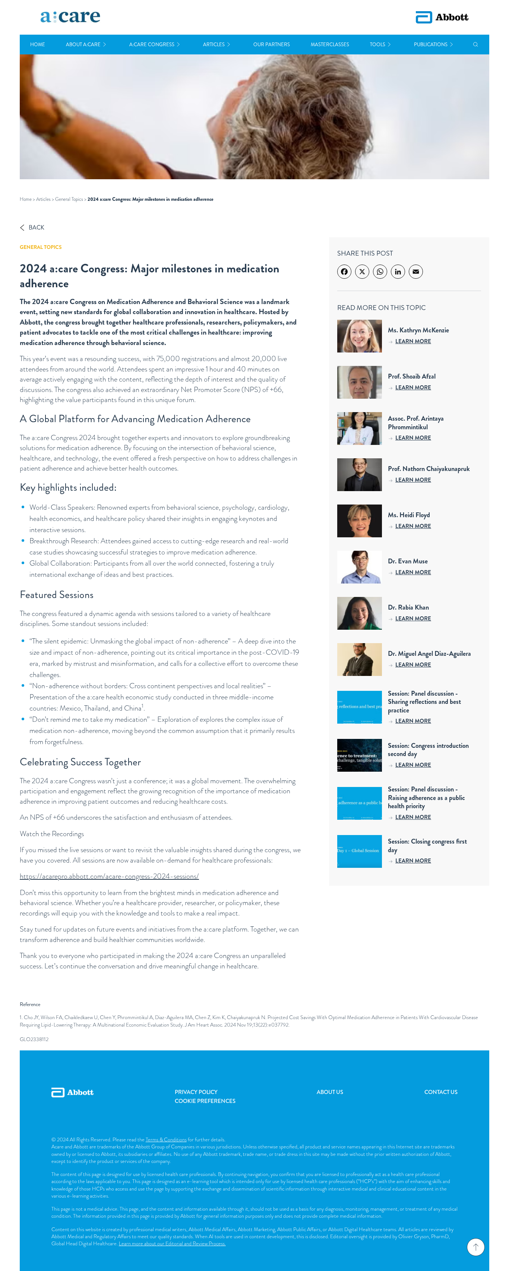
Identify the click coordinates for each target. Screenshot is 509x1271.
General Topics (69, 199)
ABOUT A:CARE (83, 44)
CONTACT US (441, 1092)
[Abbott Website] (72, 1101)
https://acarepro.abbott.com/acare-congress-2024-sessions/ (109, 876)
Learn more (413, 341)
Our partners (271, 44)
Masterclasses (330, 44)
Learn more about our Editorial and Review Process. (172, 1243)
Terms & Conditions (166, 1139)
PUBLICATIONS (431, 44)
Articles (214, 44)
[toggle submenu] (104, 44)
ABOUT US (330, 1092)
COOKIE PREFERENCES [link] (205, 1101)
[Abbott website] (442, 17)
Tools (377, 44)
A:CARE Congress (151, 44)
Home (37, 44)
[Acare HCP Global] (70, 17)
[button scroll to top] (476, 1247)
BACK (36, 227)
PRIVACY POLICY (196, 1092)
